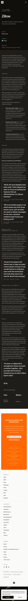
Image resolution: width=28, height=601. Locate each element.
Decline (20, 597)
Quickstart (6, 509)
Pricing (5, 546)
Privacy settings (7, 574)
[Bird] (2, 2)
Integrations (6, 519)
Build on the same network (14, 436)
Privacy (5, 557)
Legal (5, 551)
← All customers (6, 9)
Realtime (6, 498)
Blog (5, 532)
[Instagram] (8, 567)
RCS (5, 492)
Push (5, 495)
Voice (5, 482)
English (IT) (6, 577)
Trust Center (7, 559)
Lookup (5, 490)
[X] (4, 567)
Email (5, 477)
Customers (6, 522)
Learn (5, 527)
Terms (5, 554)
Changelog (6, 530)
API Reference (7, 512)
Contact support (16, 574)
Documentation (7, 506)
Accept (8, 597)
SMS (5, 479)
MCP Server (6, 514)
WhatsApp (6, 485)
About (5, 544)
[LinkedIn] (6, 567)
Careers (5, 535)
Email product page (14, 439)
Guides (5, 525)
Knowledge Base (8, 517)
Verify (5, 487)
